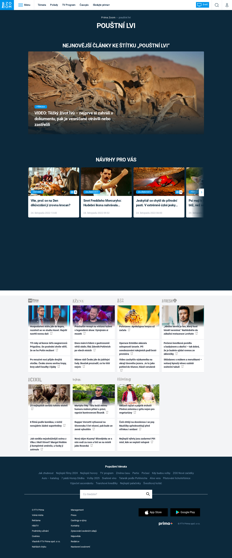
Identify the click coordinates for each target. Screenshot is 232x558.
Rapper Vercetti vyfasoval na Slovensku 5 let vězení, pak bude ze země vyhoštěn (94, 426)
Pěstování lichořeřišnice (176, 478)
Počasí (145, 473)
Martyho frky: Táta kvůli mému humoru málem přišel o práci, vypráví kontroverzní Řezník (91, 409)
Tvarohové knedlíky (107, 483)
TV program (106, 473)
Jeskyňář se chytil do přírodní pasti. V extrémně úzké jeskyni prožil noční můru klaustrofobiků (157, 203)
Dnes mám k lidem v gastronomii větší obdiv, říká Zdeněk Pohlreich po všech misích (93, 347)
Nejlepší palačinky (130, 483)
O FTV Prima (38, 510)
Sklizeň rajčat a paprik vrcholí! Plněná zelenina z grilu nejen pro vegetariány (137, 409)
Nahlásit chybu (39, 546)
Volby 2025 (93, 478)
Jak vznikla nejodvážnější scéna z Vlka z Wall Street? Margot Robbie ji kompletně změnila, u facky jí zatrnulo (48, 444)
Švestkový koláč (152, 483)
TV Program (68, 4)
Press (73, 515)
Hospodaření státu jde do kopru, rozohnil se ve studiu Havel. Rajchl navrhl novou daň (48, 330)
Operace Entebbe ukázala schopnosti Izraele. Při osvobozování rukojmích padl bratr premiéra (137, 348)
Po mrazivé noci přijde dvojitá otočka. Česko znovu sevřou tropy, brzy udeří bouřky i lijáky (48, 363)
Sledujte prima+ (101, 4)
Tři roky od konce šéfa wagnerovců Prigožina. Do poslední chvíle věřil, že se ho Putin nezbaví (48, 347)
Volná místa (37, 515)
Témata (42, 4)
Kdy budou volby (161, 473)
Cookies (36, 536)
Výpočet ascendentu (81, 483)
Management (77, 510)
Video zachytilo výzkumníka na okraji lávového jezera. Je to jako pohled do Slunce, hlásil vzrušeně (137, 363)
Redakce (75, 541)
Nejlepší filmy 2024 (67, 473)
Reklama (36, 520)
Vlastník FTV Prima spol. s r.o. (46, 541)
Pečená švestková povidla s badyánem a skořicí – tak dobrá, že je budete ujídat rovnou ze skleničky (182, 348)
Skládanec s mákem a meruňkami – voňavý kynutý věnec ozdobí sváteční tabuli (183, 363)
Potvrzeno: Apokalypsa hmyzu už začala (137, 328)
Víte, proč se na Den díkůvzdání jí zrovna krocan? (50, 203)
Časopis (84, 4)
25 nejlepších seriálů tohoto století (49, 405)
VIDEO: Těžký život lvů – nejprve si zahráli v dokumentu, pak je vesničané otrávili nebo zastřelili (73, 119)
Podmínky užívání (40, 531)
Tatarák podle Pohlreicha (133, 478)
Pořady (54, 4)
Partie (135, 473)
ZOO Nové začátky (183, 473)
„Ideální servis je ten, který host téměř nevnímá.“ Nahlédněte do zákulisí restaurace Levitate (181, 330)
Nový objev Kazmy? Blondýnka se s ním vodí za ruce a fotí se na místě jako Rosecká (93, 442)
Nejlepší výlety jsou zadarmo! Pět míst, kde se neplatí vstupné (137, 440)
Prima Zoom (108, 17)
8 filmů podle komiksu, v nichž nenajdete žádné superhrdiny (46, 424)
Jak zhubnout (45, 473)
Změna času (123, 473)
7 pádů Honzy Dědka (72, 478)
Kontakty (75, 525)
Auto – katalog (50, 478)
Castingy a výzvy (78, 520)
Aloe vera (155, 478)
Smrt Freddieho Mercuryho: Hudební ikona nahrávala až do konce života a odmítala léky (103, 203)
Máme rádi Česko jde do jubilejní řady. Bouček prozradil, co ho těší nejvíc (92, 363)
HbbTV (35, 525)
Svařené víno (109, 478)
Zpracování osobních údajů (84, 531)
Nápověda (76, 536)
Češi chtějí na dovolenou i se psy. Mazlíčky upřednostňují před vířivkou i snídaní (137, 426)
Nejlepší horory (88, 473)
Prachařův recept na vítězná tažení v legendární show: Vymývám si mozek (93, 330)
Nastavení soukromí (80, 546)
